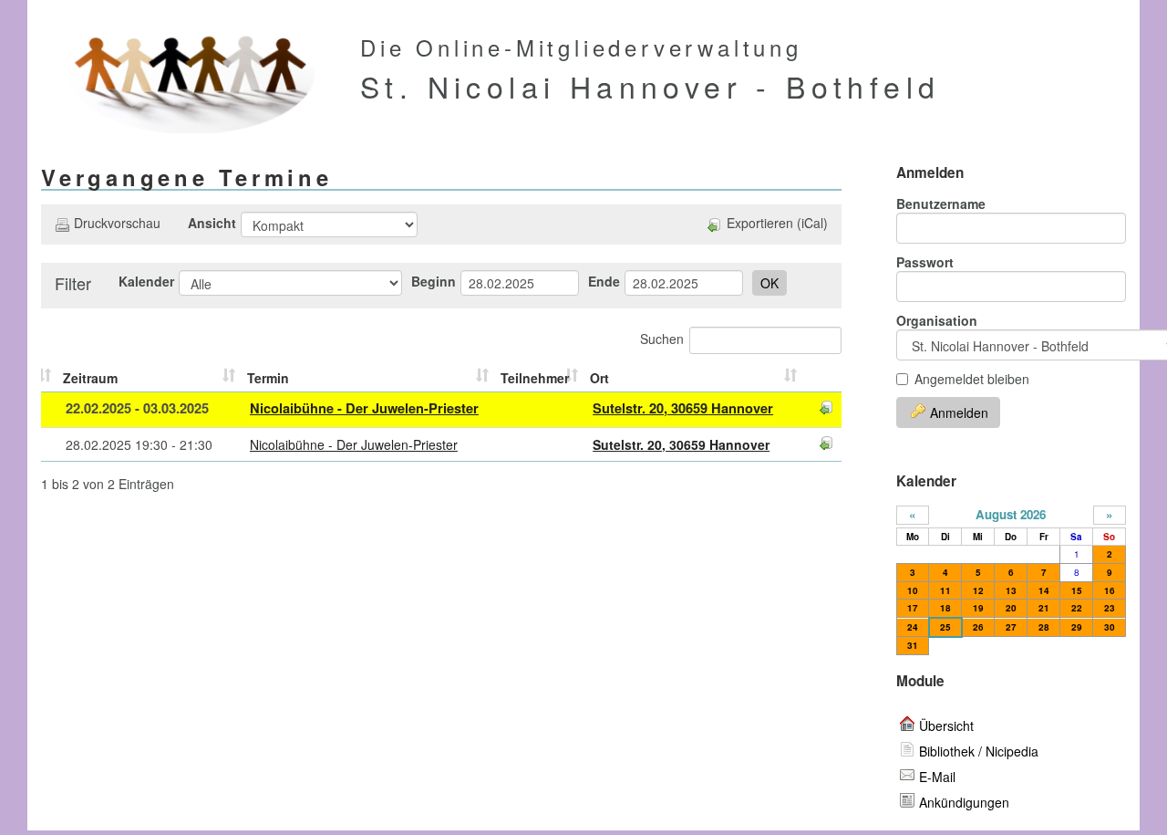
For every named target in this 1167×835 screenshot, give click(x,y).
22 (1076, 607)
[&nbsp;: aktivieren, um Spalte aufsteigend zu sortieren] (49, 378)
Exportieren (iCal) (777, 223)
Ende (604, 281)
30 (1109, 627)
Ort (599, 378)
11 (945, 590)
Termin (268, 378)
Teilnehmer (535, 378)
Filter (73, 283)
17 (912, 607)
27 (1011, 627)
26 (978, 627)
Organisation (936, 320)
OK (769, 283)
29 (1076, 627)
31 (912, 645)
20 (1011, 607)
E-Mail (937, 776)
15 (1076, 590)
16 (1109, 590)
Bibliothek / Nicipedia (978, 751)
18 (945, 607)
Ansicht (212, 223)
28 (1043, 627)
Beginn (433, 281)
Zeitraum (90, 378)
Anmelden (959, 412)
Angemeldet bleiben (971, 379)
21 (1043, 607)
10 (912, 590)
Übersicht (946, 725)
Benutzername (941, 203)
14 (1043, 590)
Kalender (146, 281)
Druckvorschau (117, 223)
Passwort (925, 262)
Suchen (662, 338)
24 (912, 627)
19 (978, 607)
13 (1011, 590)
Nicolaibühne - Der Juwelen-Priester (364, 408)
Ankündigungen (964, 802)
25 (945, 627)
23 (1109, 607)
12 (978, 590)
